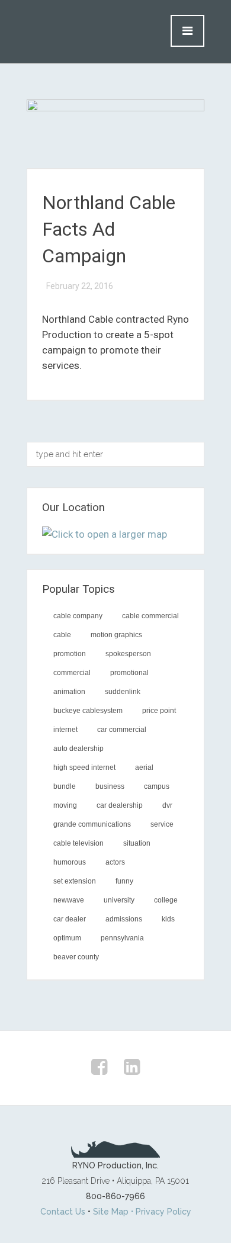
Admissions (123, 919)
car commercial (121, 729)
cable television (78, 843)
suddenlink (122, 692)
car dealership (120, 805)
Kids (168, 919)
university (119, 900)
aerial (144, 767)
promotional (129, 673)
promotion (69, 654)
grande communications (92, 824)
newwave (68, 900)
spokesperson (128, 654)
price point (159, 710)
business (109, 786)
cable (62, 635)
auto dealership (78, 748)
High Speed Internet (84, 767)
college (166, 900)
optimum (67, 938)
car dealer (69, 919)
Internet (65, 729)
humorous (69, 862)
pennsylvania (122, 938)
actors (115, 862)
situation (136, 843)
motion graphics (116, 635)
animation (69, 692)
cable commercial (150, 616)
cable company (77, 616)
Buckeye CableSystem (88, 710)
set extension (74, 881)
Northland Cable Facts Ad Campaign (108, 229)
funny (124, 881)
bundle (64, 786)
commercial (72, 673)
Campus (156, 786)
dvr (167, 805)
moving (65, 805)
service (162, 824)
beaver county (76, 957)
